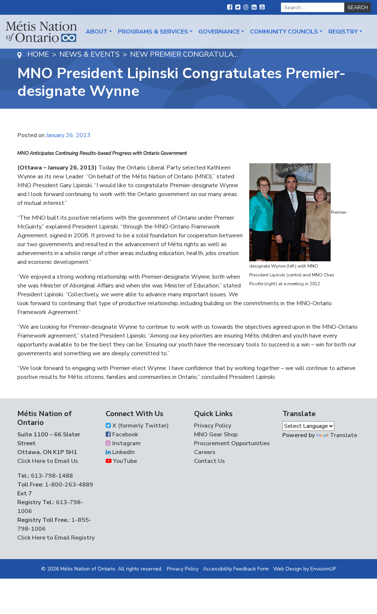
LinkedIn (123, 452)
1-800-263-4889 (69, 485)
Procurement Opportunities (232, 443)
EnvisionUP (323, 568)
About (97, 32)
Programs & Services (153, 32)
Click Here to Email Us (47, 461)
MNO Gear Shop (215, 434)
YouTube (124, 461)
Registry (343, 32)
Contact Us (209, 461)
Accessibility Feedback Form (236, 568)
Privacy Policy (212, 426)
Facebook (124, 434)
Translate (343, 435)
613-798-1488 (52, 476)
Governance (219, 32)
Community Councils (284, 32)
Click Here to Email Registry (56, 538)
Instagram (126, 443)
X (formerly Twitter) (140, 426)
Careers (204, 452)
